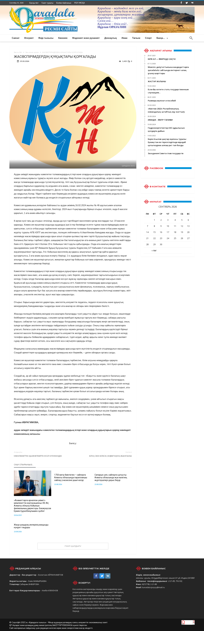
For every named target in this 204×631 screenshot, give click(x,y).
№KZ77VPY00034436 (62, 625)
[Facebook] (181, 2)
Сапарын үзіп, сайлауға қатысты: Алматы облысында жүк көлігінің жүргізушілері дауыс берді (111, 477)
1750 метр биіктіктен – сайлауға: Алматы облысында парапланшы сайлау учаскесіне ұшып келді (70, 477)
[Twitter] (186, 2)
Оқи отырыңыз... (23, 464)
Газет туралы (47, 3)
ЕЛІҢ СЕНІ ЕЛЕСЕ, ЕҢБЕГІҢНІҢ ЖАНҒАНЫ (110, 454)
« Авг (154, 250)
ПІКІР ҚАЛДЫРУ (73, 546)
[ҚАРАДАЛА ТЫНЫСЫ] (43, 7)
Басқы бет (34, 3)
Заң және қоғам (32, 52)
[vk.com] (192, 2)
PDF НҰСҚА (79, 3)
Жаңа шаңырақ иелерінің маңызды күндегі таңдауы (31, 526)
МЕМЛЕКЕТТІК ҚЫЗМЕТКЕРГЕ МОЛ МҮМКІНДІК (38, 454)
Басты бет (18, 52)
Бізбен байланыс (63, 3)
